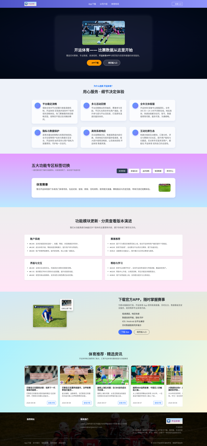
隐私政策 (45, 443)
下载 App (125, 332)
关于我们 (36, 443)
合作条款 (53, 443)
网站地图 (62, 443)
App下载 (92, 4)
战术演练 (146, 171)
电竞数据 (158, 171)
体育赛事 (122, 171)
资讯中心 (170, 171)
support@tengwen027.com (91, 427)
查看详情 (51, 403)
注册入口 (178, 4)
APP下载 (95, 63)
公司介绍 (103, 4)
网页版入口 (112, 63)
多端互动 (134, 171)
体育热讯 (115, 4)
